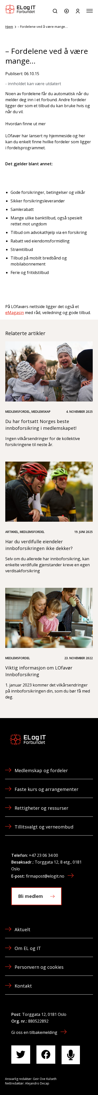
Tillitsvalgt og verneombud (44, 827)
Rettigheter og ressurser (41, 808)
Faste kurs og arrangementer (46, 789)
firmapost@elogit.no (45, 876)
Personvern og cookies (39, 967)
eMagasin (14, 312)
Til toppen (67, 1080)
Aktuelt (22, 929)
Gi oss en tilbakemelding (34, 1032)
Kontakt (23, 986)
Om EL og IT (28, 948)
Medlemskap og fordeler (41, 770)
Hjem (9, 26)
